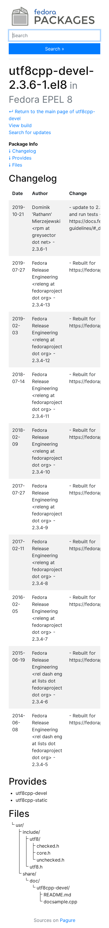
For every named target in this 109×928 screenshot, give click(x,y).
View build (20, 125)
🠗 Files (15, 165)
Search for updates (30, 132)
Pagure (67, 920)
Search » (54, 49)
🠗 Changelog (22, 151)
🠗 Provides (20, 158)
